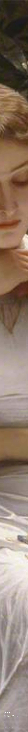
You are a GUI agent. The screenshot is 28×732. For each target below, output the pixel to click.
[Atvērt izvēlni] (14, 721)
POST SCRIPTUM (11, 714)
